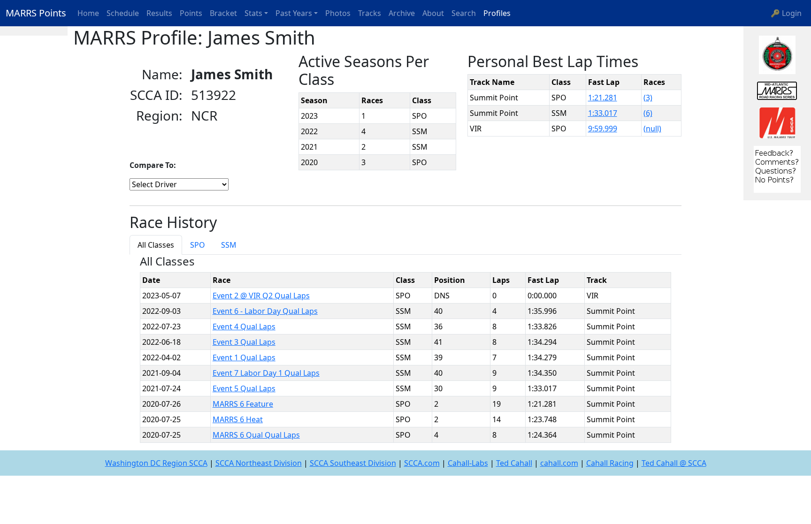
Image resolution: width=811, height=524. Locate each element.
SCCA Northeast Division (258, 463)
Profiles (497, 13)
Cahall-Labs (468, 463)
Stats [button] (253, 13)
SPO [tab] (197, 245)
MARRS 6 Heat (238, 419)
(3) (647, 97)
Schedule (123, 13)
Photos (338, 13)
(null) (652, 128)
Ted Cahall (514, 463)
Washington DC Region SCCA (156, 463)
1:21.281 (602, 97)
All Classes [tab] (156, 245)
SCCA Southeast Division (353, 463)
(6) (647, 113)
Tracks (369, 13)
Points (191, 13)
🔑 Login (786, 13)
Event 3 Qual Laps (244, 342)
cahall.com (559, 463)
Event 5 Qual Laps (244, 388)
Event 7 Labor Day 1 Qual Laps (266, 373)
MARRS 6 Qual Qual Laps (256, 435)
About (433, 13)
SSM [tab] (229, 245)
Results (159, 13)
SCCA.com (422, 463)
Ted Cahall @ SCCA (674, 463)
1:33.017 (602, 113)
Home (88, 13)
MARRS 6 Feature (243, 404)
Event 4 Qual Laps (244, 326)
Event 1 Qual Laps (244, 357)
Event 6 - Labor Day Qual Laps (265, 311)
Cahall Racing (610, 463)
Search (463, 13)
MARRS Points (36, 13)
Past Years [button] (293, 13)
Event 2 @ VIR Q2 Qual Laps (261, 295)
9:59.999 (602, 128)
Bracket (223, 13)
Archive (402, 13)
